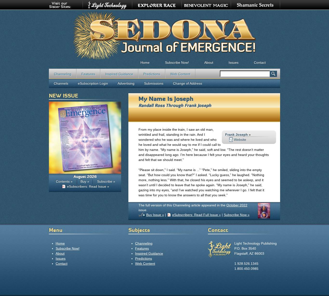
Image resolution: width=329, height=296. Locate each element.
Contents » (64, 181)
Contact (260, 62)
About (208, 62)
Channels (61, 83)
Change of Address (187, 83)
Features (88, 74)
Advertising (126, 83)
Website (240, 140)
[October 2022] (264, 217)
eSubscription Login (93, 83)
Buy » (84, 181)
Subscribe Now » (237, 215)
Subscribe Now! (177, 62)
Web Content (180, 74)
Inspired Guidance (119, 74)
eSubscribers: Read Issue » (88, 186)
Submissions (153, 83)
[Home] (164, 35)
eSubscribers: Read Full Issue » (196, 215)
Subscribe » (106, 181)
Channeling (62, 74)
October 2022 (236, 205)
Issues (233, 62)
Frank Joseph (197, 105)
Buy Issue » (155, 215)
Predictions (151, 74)
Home (145, 62)
